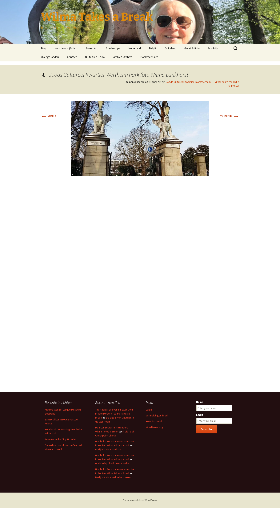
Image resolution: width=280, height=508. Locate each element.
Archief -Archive (122, 57)
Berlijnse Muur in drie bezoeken (113, 477)
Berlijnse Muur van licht (108, 449)
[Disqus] (140, 235)
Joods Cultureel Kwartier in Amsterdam (188, 82)
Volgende (229, 116)
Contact (72, 57)
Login (149, 409)
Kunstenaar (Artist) (66, 48)
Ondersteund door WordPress (140, 500)
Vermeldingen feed (157, 415)
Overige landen (50, 57)
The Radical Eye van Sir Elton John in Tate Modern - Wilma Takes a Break (114, 413)
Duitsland (170, 48)
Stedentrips (113, 48)
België (153, 48)
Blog (43, 48)
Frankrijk (213, 48)
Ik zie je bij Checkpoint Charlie (112, 463)
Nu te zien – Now (95, 57)
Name (199, 402)
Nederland (134, 48)
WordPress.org (154, 427)
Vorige (48, 116)
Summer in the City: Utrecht (60, 439)
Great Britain (192, 48)
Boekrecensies (149, 57)
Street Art (92, 48)
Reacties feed (154, 421)
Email (199, 414)
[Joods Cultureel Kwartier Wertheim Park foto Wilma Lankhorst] (140, 138)
